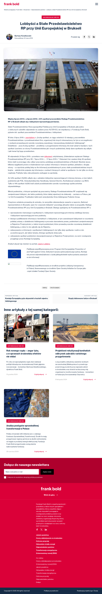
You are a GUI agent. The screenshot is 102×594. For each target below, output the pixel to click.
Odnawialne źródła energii (45, 544)
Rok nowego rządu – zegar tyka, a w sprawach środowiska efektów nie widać (23, 353)
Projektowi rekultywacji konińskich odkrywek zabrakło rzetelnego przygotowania (72, 353)
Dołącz (38, 582)
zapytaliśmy (30, 137)
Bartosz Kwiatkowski (23, 36)
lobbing (45, 287)
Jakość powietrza (42, 535)
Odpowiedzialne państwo (51, 17)
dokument (48, 156)
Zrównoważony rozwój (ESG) (46, 553)
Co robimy (39, 558)
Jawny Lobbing (44, 244)
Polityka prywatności (51, 591)
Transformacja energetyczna (46, 550)
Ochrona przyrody (42, 541)
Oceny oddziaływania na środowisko (49, 538)
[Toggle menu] (96, 4)
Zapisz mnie (47, 472)
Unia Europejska (54, 287)
